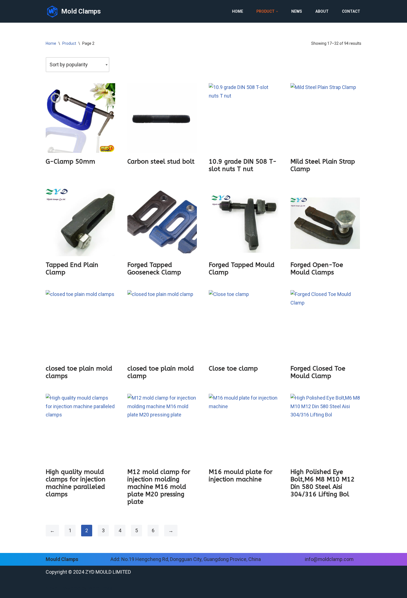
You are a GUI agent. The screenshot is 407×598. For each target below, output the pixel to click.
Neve (51, 588)
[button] (277, 11)
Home (237, 11)
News (296, 11)
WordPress (100, 588)
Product (69, 43)
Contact (351, 11)
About (322, 11)
